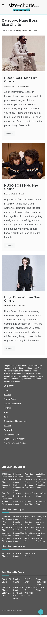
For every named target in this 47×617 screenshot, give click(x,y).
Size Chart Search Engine (15, 443)
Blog (6, 417)
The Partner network (12, 403)
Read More (9, 133)
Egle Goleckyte (24, 86)
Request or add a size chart (15, 421)
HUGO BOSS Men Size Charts (20, 79)
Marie (23, 194)
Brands (12, 30)
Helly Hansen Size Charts (18, 488)
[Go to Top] (40, 612)
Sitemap (7, 426)
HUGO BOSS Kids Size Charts (21, 187)
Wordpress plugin (11, 434)
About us (7, 395)
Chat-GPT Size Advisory (14, 439)
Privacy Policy (10, 399)
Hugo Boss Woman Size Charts (22, 298)
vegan (15, 598)
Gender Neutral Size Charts (41, 582)
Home (4, 30)
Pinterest (7, 408)
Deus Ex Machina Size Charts (7, 496)
